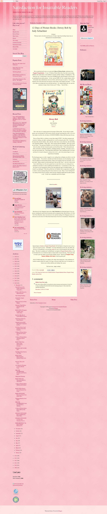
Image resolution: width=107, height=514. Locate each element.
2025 (15, 259)
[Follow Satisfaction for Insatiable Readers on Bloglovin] (87, 39)
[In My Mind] (85, 100)
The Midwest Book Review (19, 163)
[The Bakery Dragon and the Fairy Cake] (82, 114)
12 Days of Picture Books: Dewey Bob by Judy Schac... (21, 409)
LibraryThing (16, 153)
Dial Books (53, 126)
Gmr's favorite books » (89, 116)
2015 (36, 272)
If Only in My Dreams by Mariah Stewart (20, 292)
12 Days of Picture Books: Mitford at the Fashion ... (21, 385)
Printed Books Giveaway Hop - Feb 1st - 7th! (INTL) (19, 79)
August (17, 436)
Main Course (15, 36)
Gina (91, 26)
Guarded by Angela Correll (19, 298)
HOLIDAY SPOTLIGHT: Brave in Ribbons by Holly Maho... (21, 414)
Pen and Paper (17, 198)
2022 (15, 266)
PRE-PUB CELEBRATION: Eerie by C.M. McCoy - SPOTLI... (21, 404)
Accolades (15, 49)
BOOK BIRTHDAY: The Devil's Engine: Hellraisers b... (20, 424)
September (18, 433)
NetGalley (15, 159)
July (17, 438)
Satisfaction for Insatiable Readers (45, 7)
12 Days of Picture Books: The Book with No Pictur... (21, 338)
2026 (15, 256)
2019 (15, 273)
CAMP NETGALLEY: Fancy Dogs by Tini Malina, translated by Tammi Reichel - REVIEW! (19, 130)
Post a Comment (37, 292)
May (17, 443)
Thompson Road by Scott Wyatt (20, 399)
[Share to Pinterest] (54, 270)
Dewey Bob (53, 119)
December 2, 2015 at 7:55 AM (42, 289)
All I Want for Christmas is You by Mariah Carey (20, 366)
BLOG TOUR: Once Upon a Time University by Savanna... (19, 344)
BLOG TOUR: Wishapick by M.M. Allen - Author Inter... (21, 311)
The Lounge (15, 40)
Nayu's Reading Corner (19, 217)
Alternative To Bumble (19, 213)
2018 (15, 276)
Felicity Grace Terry (40, 282)
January (17, 452)
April (17, 445)
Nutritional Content (17, 44)
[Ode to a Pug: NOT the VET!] (82, 108)
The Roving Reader (17, 72)
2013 (15, 458)
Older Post (73, 300)
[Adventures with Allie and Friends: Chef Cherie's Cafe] (85, 109)
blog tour (40, 272)
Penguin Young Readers (38, 73)
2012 (15, 460)
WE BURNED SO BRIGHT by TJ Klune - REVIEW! (19, 141)
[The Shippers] (91, 94)
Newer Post (33, 300)
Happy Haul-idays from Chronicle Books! (18, 68)
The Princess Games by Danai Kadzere (20, 319)
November (18, 428)
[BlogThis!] (49, 270)
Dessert (14, 38)
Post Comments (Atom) (41, 303)
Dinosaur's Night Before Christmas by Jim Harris (20, 306)
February (18, 450)
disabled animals (51, 272)
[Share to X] (51, 270)
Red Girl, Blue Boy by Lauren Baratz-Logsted (21, 315)
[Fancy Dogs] (85, 90)
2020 (15, 271)
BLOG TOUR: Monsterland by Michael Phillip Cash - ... (20, 357)
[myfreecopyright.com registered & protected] (20, 485)
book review (45, 272)
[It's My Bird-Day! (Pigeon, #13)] (88, 108)
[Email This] (48, 270)
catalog (53, 249)
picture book (38, 274)
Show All (25, 233)
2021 (15, 268)
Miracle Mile (15, 46)
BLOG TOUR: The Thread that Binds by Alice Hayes (20, 380)
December (18, 285)
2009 (15, 467)
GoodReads (15, 151)
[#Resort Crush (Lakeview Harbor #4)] (88, 90)
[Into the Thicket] (85, 104)
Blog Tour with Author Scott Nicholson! (19, 64)
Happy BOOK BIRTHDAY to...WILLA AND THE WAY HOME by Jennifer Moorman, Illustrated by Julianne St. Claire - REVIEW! (20, 136)
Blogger (56, 308)
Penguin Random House (66, 251)
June (17, 440)
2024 (15, 261)
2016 (15, 280)
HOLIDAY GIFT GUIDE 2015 (20, 348)
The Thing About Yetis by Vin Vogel (21, 352)
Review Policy (16, 34)
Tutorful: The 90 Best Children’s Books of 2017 (20, 166)
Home (54, 300)
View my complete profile (90, 31)
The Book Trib (16, 161)
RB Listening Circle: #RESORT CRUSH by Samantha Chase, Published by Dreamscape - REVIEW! (20, 124)
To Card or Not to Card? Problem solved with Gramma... (20, 328)
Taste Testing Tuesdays (20, 295)
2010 (15, 465)
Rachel (42, 246)
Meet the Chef (16, 32)
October (18, 431)
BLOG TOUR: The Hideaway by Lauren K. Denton (19, 75)
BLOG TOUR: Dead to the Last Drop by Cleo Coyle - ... (20, 390)
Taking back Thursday (20, 376)
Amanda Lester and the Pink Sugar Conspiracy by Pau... (21, 324)
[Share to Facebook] (52, 270)
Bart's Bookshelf (18, 211)
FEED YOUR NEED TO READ (23, 12)
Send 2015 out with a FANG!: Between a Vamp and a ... (20, 288)
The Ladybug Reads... (19, 227)
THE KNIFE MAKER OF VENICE (19, 200)
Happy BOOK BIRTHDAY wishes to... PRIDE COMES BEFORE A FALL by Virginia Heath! (19, 118)
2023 (15, 264)
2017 (15, 278)
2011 (15, 463)
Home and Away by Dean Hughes (20, 302)
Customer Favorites (17, 42)
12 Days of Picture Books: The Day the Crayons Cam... (21, 333)
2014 (15, 455)
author (55, 184)
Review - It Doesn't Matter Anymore (19, 229)
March (17, 448)
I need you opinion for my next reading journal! (19, 207)
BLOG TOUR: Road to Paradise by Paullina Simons (20, 83)
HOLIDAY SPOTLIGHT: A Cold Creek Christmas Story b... (21, 419)
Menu (14, 29)
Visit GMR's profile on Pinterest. (87, 45)
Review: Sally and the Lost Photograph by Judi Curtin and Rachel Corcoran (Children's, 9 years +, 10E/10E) (20, 221)
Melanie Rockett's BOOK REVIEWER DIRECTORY (19, 156)
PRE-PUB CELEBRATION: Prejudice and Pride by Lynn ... (20, 372)
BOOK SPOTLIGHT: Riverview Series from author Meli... (20, 395)
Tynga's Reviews (18, 205)
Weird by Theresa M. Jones (19, 362)
